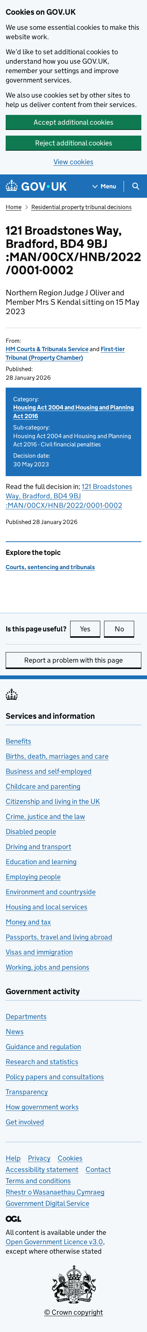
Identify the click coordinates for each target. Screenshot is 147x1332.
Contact (98, 1169)
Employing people (33, 876)
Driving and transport (38, 846)
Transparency (27, 1092)
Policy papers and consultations (55, 1076)
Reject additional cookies (73, 143)
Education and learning (41, 861)
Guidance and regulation (43, 1046)
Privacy (39, 1158)
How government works (42, 1107)
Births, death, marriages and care (57, 756)
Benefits (18, 741)
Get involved (25, 1122)
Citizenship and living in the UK (53, 801)
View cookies (73, 161)
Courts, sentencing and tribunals (50, 567)
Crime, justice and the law (45, 816)
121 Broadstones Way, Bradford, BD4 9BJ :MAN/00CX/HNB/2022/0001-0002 (69, 496)
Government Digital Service (47, 1203)
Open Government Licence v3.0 (54, 1241)
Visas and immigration (39, 952)
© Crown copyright (73, 1312)
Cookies (70, 1158)
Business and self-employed (49, 771)
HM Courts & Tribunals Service (47, 349)
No (124, 629)
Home (13, 207)
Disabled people (31, 831)
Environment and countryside (51, 891)
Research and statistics (42, 1061)
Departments (26, 1016)
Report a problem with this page (73, 660)
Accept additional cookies (73, 122)
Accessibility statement (42, 1169)
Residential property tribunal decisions (81, 207)
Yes (90, 629)
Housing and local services (46, 907)
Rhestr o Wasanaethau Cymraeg (55, 1192)
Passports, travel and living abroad (59, 937)
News (15, 1031)
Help (13, 1158)
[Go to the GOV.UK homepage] (36, 186)
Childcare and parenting (43, 786)
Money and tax (28, 922)
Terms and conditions (38, 1180)
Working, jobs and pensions (47, 967)
